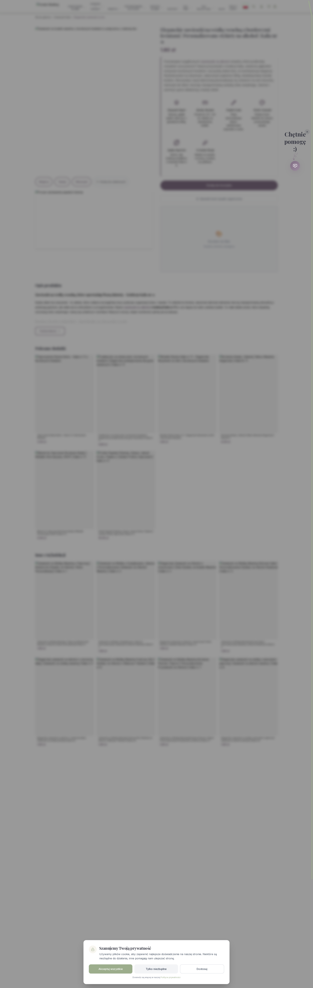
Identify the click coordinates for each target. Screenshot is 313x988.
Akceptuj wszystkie (110, 969)
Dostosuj (202, 969)
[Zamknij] (307, 131)
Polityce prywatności (170, 977)
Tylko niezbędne (156, 969)
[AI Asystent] (295, 166)
